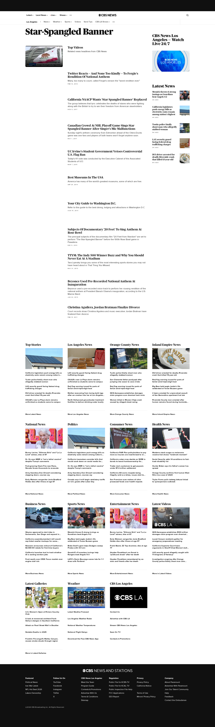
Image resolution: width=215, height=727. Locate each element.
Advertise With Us (89, 693)
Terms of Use (142, 693)
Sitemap (84, 700)
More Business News (34, 573)
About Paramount (172, 682)
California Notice (144, 686)
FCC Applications (116, 693)
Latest (29, 15)
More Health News (160, 494)
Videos (78, 22)
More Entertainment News (121, 573)
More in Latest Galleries (35, 653)
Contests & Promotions (91, 689)
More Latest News (33, 414)
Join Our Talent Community (176, 689)
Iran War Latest (31, 686)
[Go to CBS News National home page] (107, 15)
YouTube (57, 682)
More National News (34, 494)
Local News (41, 15)
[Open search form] (187, 15)
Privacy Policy (143, 682)
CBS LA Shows (102, 22)
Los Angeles (31, 22)
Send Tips (88, 22)
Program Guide (87, 686)
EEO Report (114, 697)
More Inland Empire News (163, 414)
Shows (63, 15)
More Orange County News (122, 414)
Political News (31, 682)
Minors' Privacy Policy (146, 697)
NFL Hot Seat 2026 (33, 689)
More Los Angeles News (78, 414)
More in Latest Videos (161, 573)
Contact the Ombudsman (176, 700)
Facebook (57, 686)
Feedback (169, 697)
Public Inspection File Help (120, 689)
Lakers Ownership (33, 693)
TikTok (56, 693)
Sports (68, 22)
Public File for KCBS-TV (119, 682)
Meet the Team (87, 682)
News (46, 22)
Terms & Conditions (89, 697)
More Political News (76, 494)
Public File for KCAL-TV (119, 686)
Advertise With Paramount (176, 686)
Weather (57, 22)
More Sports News (76, 573)
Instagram (57, 689)
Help (167, 693)
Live (53, 15)
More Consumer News (119, 494)
